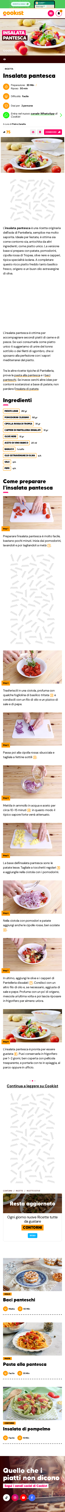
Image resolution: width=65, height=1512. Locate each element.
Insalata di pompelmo (26, 1429)
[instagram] (14, 1497)
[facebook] (31, 1497)
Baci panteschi (19, 1300)
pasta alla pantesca (27, 375)
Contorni (7, 1191)
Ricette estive (33, 1191)
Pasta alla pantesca (25, 1364)
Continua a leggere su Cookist (32, 1086)
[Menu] (51, 13)
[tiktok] (6, 1497)
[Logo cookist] (13, 13)
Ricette (19, 1191)
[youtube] (23, 1497)
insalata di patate (27, 389)
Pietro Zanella (19, 124)
